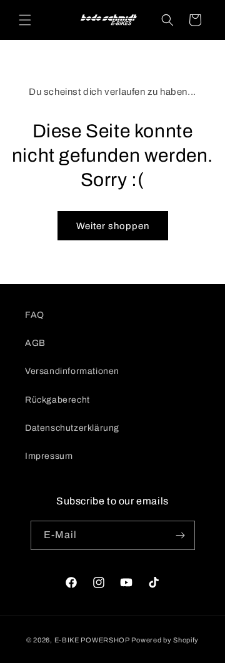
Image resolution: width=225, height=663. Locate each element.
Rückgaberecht (57, 400)
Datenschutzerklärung (72, 428)
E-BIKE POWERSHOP (92, 640)
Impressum (48, 456)
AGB (35, 343)
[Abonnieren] (180, 535)
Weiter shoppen (112, 226)
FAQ (34, 315)
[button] (25, 20)
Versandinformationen (72, 371)
